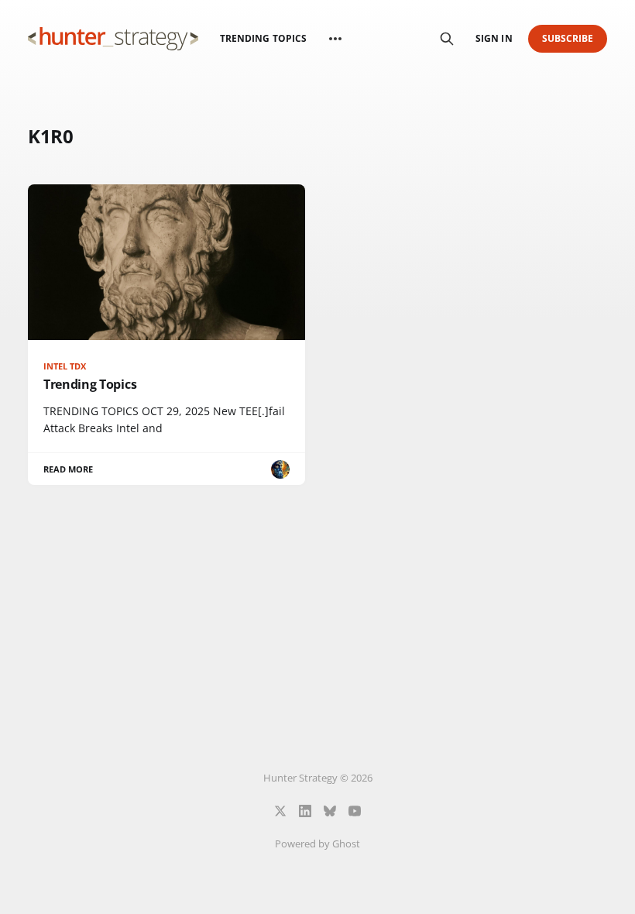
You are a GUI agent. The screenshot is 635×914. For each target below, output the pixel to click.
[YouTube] (354, 811)
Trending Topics (263, 38)
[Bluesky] (330, 811)
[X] (280, 811)
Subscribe (568, 38)
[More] (335, 38)
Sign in (493, 38)
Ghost (346, 843)
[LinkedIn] (305, 811)
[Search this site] (446, 38)
